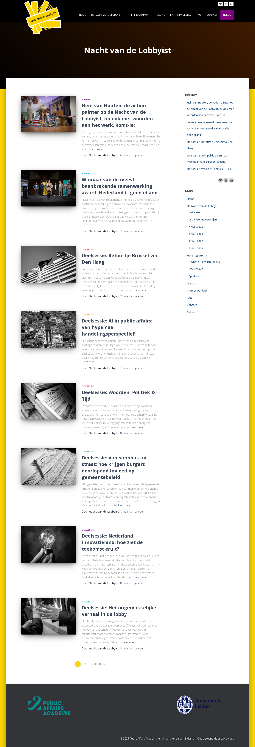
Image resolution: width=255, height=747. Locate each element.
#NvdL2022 (196, 241)
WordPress (227, 738)
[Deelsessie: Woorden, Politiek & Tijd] (48, 401)
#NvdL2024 (196, 234)
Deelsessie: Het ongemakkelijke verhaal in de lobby (119, 610)
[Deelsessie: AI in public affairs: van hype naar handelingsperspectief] (48, 329)
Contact (212, 14)
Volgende (98, 663)
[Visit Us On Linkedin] (231, 3)
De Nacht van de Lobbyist (106, 14)
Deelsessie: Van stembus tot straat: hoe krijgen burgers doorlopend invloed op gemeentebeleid (114, 467)
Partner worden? (180, 14)
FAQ (199, 14)
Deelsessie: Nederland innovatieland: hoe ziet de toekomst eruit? (112, 542)
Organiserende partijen (203, 219)
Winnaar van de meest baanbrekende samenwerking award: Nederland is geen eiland (120, 186)
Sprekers (194, 276)
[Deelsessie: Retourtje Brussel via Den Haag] (48, 264)
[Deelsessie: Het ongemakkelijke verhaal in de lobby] (48, 616)
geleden (132, 155)
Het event (195, 212)
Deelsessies (196, 269)
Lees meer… (98, 149)
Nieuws (160, 14)
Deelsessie (88, 249)
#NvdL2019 (196, 248)
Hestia (191, 738)
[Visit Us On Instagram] (225, 3)
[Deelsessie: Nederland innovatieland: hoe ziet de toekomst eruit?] (48, 544)
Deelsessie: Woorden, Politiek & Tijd (209, 169)
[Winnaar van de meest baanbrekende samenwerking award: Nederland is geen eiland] (48, 188)
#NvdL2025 (196, 226)
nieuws (86, 99)
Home (82, 14)
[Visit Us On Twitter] (220, 3)
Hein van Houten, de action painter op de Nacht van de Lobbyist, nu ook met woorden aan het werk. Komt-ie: (117, 115)
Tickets (227, 14)
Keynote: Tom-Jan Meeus (204, 262)
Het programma (139, 14)
